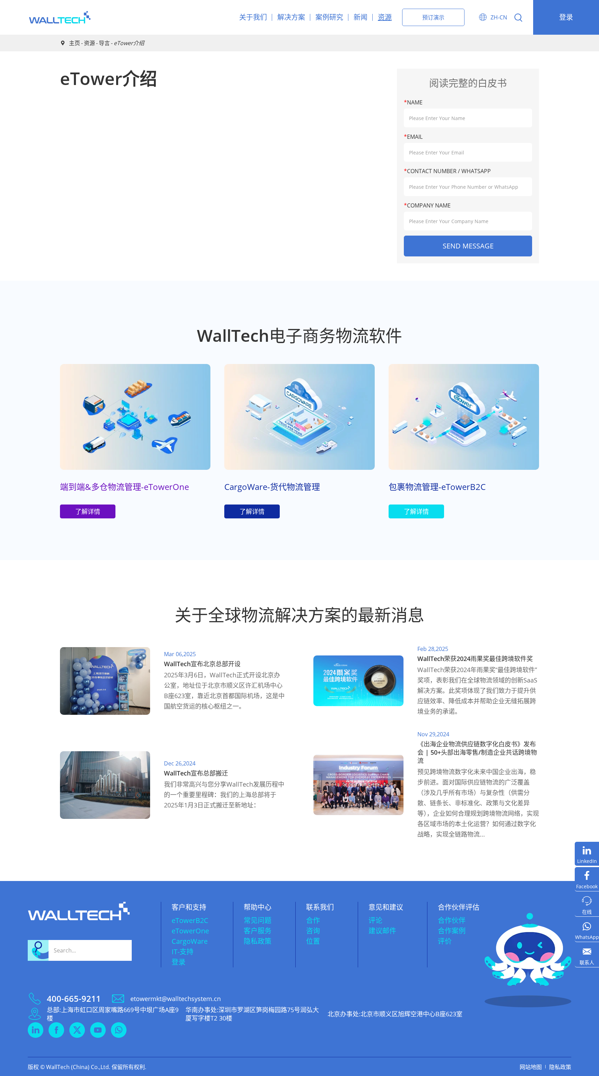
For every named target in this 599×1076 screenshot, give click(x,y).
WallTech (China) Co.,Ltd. (78, 1067)
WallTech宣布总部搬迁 (196, 773)
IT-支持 (182, 951)
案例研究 (329, 17)
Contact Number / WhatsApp (447, 171)
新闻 (360, 17)
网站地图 (531, 1067)
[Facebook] (587, 879)
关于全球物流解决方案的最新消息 (299, 614)
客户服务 (257, 930)
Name (413, 102)
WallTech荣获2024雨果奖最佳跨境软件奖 (475, 658)
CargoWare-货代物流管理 (272, 486)
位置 (313, 941)
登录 (566, 17)
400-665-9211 (74, 998)
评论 (375, 920)
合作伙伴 (452, 920)
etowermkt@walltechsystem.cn (175, 998)
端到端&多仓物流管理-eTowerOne (124, 486)
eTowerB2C (190, 920)
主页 (74, 43)
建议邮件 (382, 930)
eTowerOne (190, 930)
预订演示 (433, 17)
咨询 (313, 930)
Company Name (427, 205)
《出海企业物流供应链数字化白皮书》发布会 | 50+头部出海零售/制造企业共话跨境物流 (477, 752)
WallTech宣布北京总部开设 (202, 664)
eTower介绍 (129, 43)
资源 (385, 17)
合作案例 (452, 930)
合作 (313, 920)
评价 (445, 941)
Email (413, 137)
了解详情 (87, 511)
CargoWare (190, 941)
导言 (104, 43)
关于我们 (253, 17)
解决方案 (291, 17)
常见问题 (257, 920)
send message (468, 246)
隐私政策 (257, 941)
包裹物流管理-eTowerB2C (437, 486)
